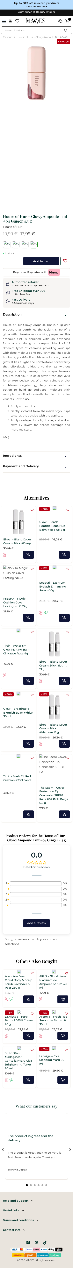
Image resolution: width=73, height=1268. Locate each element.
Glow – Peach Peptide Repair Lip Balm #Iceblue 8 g (52, 525)
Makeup (7, 37)
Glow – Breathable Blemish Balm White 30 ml (18, 712)
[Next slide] (70, 1149)
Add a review (36, 923)
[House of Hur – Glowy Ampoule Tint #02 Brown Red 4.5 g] (16, 244)
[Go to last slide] (3, 1149)
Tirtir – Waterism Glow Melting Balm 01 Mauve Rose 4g (16, 649)
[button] (64, 259)
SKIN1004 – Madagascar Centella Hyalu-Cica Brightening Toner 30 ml (18, 1060)
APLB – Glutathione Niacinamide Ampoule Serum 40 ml (53, 981)
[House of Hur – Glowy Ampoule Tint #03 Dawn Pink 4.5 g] (25, 244)
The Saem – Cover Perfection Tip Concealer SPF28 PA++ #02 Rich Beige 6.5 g (53, 795)
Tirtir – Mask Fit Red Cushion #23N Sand (17, 778)
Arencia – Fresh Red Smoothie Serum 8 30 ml (53, 1020)
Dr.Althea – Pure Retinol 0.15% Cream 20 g (19, 1020)
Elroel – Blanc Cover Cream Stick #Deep (17, 541)
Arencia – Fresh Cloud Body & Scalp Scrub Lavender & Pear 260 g (18, 981)
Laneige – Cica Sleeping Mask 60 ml (51, 1059)
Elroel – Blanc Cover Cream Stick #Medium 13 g (53, 728)
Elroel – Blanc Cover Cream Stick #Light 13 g (53, 665)
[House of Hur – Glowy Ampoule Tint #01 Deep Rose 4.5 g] (7, 244)
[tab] (27, 1185)
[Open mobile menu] (4, 21)
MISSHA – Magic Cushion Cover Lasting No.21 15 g (15, 602)
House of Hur (12, 227)
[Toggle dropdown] (60, 21)
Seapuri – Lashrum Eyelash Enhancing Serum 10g (52, 586)
